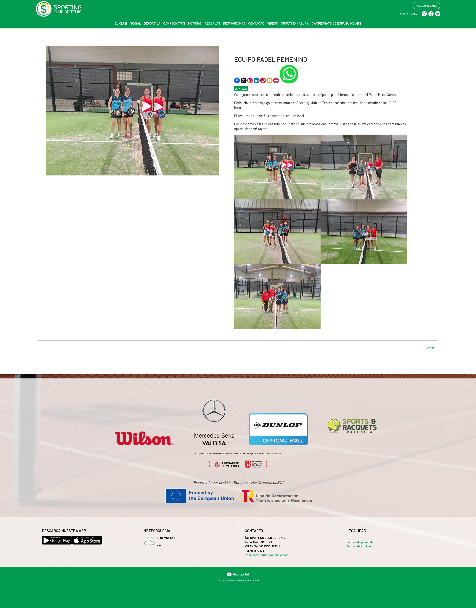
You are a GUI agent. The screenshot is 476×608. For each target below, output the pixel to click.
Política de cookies (359, 546)
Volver (430, 347)
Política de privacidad (360, 542)
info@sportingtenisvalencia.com (267, 555)
